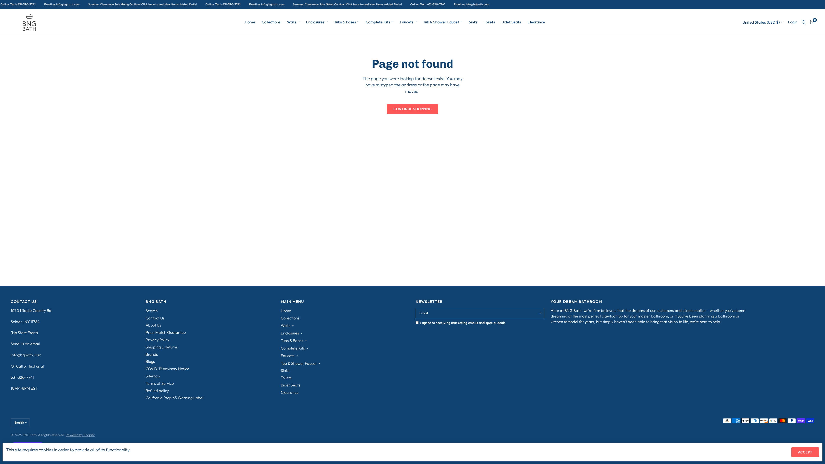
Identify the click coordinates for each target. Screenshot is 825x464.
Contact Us (155, 318)
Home (250, 22)
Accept (805, 452)
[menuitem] (249, 22)
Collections (271, 22)
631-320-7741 (22, 377)
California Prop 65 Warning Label (174, 397)
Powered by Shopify (80, 435)
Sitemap (153, 376)
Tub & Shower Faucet (441, 22)
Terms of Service (160, 383)
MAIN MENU (292, 302)
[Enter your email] (540, 313)
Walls (291, 22)
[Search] (804, 22)
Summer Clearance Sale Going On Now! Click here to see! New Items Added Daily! (133, 4)
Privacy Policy (157, 339)
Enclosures (315, 22)
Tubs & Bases (345, 22)
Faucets (406, 22)
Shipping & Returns (162, 347)
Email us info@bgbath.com (52, 4)
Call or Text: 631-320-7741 (213, 4)
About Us (153, 325)
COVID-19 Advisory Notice (167, 368)
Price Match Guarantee (166, 332)
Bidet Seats (511, 22)
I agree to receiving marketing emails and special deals (463, 323)
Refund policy (157, 390)
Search (152, 310)
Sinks (473, 22)
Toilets (489, 22)
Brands (152, 354)
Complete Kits (378, 22)
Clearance (536, 22)
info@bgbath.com (26, 355)
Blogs (150, 361)
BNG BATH (156, 302)
